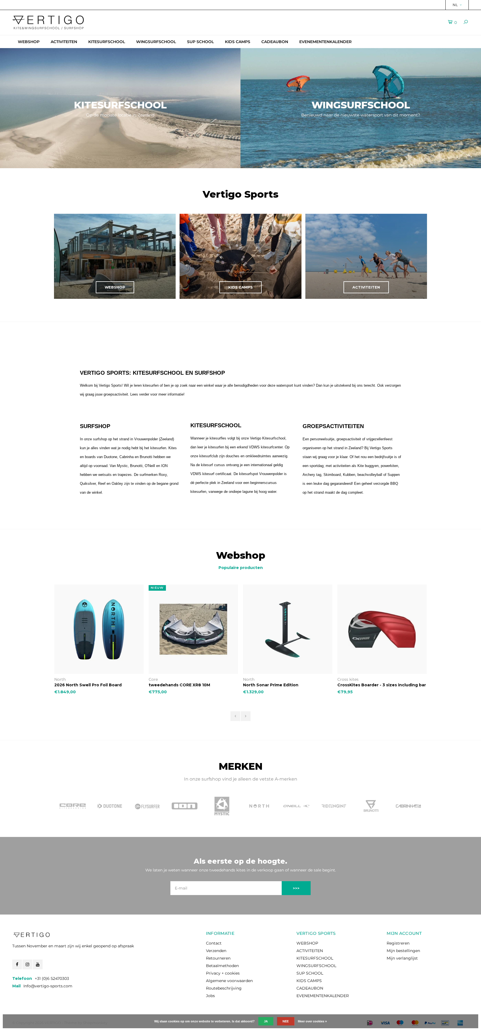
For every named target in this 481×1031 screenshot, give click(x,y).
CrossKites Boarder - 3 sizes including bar (287, 684)
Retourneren (218, 958)
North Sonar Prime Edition (176, 684)
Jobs (210, 995)
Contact (214, 943)
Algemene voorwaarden (229, 980)
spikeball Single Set (358, 684)
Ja (266, 1021)
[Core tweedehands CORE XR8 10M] (99, 629)
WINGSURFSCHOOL (156, 41)
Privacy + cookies (223, 973)
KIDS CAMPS (237, 41)
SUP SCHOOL (200, 41)
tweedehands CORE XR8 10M (85, 684)
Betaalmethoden (222, 965)
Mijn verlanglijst (402, 958)
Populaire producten (241, 567)
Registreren (398, 943)
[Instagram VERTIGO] (27, 964)
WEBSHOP (29, 41)
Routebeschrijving (224, 988)
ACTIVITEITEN (64, 41)
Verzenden (216, 950)
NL (455, 5)
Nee (286, 1021)
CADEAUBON (274, 41)
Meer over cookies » (312, 1021)
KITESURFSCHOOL (106, 41)
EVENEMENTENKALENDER (325, 41)
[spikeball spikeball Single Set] (382, 629)
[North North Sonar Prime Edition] (193, 629)
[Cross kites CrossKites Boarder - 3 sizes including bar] (287, 629)
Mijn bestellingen (403, 950)
